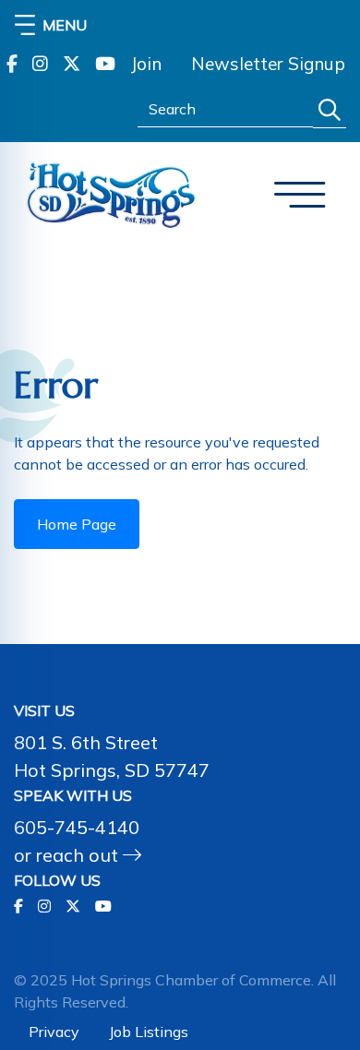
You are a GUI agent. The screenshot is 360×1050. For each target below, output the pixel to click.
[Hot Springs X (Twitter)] (71, 64)
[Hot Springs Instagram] (40, 64)
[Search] (329, 110)
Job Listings (148, 1031)
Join (146, 64)
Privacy (54, 1031)
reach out (79, 854)
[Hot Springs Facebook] (12, 64)
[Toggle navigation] (300, 195)
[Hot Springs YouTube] (105, 64)
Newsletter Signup (268, 64)
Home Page (76, 524)
